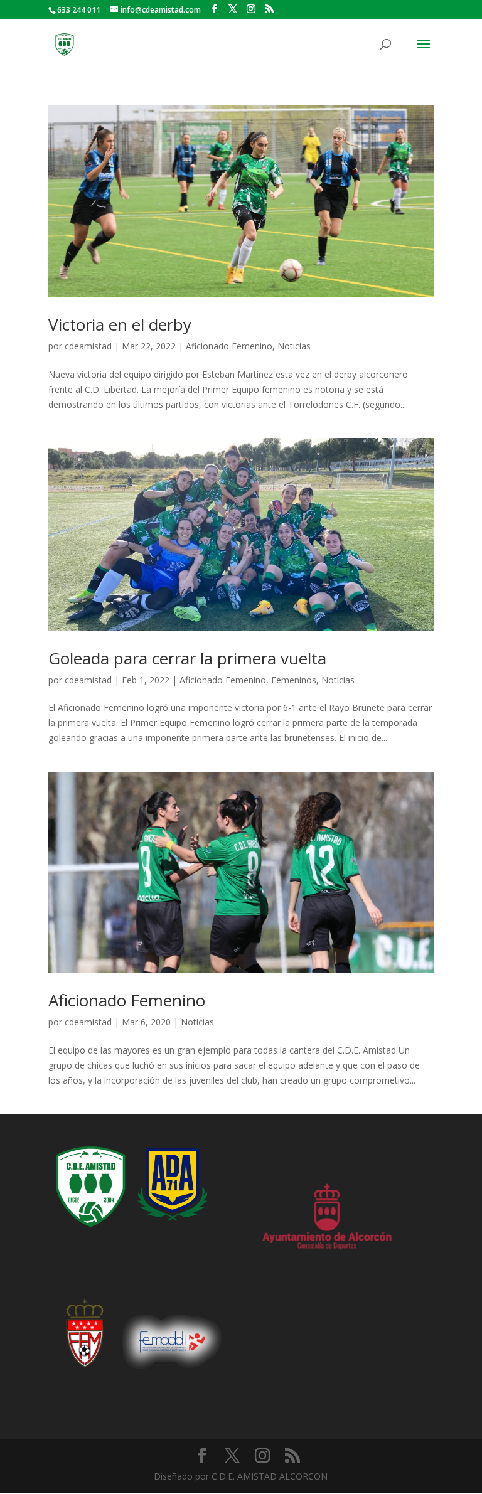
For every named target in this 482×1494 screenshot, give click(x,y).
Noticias (294, 346)
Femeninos (293, 680)
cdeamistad (88, 346)
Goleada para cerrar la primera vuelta (187, 658)
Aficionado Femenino (229, 346)
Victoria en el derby (119, 324)
